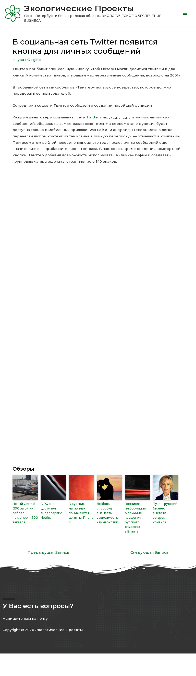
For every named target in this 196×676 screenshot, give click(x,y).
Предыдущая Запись (46, 552)
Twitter (92, 117)
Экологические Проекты (79, 8)
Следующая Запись (151, 552)
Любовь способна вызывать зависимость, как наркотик (107, 513)
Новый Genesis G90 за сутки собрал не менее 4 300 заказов (25, 513)
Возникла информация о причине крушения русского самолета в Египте (135, 517)
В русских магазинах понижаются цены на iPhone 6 (81, 513)
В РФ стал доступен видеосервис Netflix (51, 510)
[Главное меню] (185, 13)
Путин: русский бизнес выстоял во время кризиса (165, 513)
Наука (18, 60)
